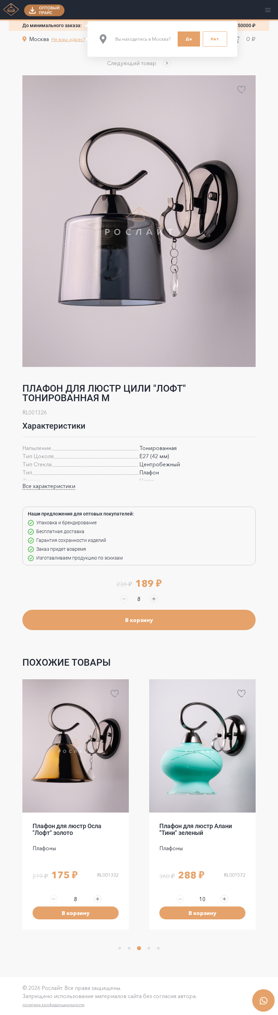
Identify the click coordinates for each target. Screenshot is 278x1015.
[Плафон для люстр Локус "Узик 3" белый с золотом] (202, 746)
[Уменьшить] (124, 598)
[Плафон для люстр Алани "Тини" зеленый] (75, 746)
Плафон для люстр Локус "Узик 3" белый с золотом (195, 829)
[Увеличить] (154, 598)
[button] (139, 63)
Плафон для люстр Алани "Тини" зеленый (69, 829)
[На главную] (11, 10)
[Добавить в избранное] (241, 89)
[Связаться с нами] (263, 1000)
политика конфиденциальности (53, 1004)
